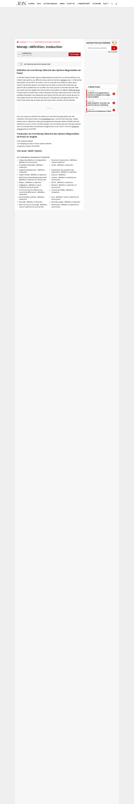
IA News (31, 3)
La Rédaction (27, 53)
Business (23, 42)
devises (64, 80)
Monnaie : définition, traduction (30, 202)
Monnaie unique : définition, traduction (65, 202)
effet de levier (74, 90)
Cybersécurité (84, 3)
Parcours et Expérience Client (99, 110)
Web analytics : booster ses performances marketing (98, 103)
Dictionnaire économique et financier (47, 42)
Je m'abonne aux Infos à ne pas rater (37, 64)
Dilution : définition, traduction (30, 182)
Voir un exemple (112, 51)
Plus (105, 3)
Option (38, 151)
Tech (39, 3)
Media (62, 3)
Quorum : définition (58, 175)
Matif (30, 151)
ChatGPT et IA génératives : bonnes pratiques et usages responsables (98, 94)
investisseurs (46, 119)
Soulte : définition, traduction (62, 165)
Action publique (50, 3)
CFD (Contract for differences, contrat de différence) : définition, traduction (32, 192)
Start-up (71, 3)
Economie (97, 3)
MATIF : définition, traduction (62, 182)
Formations (94, 87)
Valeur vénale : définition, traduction (32, 175)
